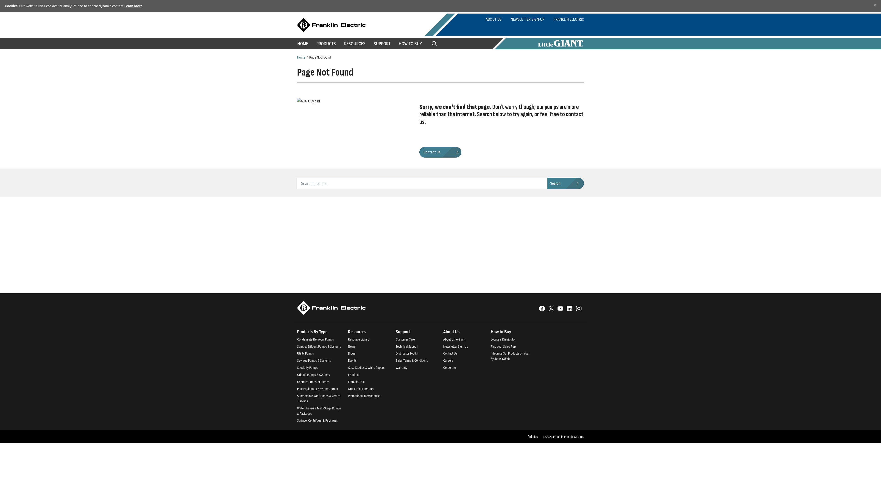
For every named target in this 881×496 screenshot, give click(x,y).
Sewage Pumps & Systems (314, 360)
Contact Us (450, 353)
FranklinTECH (356, 381)
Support (382, 43)
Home (302, 43)
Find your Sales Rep (503, 346)
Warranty (401, 367)
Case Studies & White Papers (366, 367)
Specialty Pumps (307, 367)
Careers (448, 360)
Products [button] (326, 43)
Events (352, 360)
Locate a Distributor (503, 339)
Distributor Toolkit (407, 353)
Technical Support (407, 346)
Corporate (449, 367)
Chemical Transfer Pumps (313, 381)
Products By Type (312, 331)
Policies (532, 436)
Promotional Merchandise (364, 395)
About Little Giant (454, 339)
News (351, 346)
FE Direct (354, 374)
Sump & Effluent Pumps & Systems (319, 346)
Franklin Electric (569, 19)
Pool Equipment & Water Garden (317, 388)
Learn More (133, 6)
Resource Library (358, 339)
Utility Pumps (305, 353)
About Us (494, 19)
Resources (354, 43)
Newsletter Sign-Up (527, 19)
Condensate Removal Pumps (315, 339)
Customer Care (405, 339)
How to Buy (410, 43)
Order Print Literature (361, 388)
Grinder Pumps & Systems (313, 374)
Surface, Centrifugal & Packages (317, 420)
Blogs (351, 353)
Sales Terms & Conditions (412, 360)
